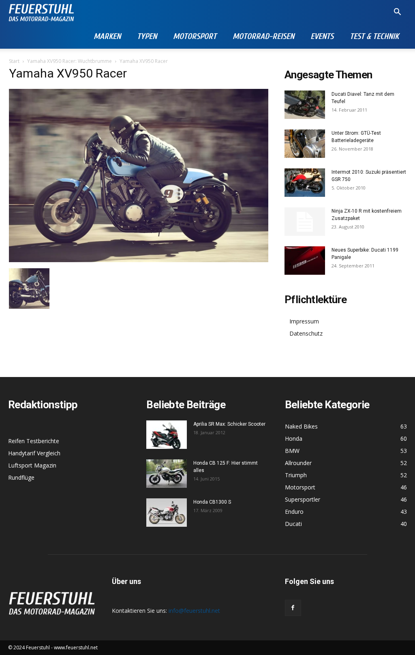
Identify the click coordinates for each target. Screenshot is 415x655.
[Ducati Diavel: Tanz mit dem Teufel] (305, 104)
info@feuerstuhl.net (194, 610)
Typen (147, 36)
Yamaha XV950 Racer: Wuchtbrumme (69, 61)
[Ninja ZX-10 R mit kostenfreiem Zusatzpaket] (305, 221)
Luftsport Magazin (32, 465)
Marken (107, 36)
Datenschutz (306, 333)
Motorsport (194, 36)
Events (322, 36)
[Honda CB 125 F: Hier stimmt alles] (166, 473)
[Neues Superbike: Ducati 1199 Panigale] (305, 260)
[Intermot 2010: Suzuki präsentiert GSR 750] (305, 182)
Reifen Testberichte (33, 441)
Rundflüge (21, 477)
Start (14, 61)
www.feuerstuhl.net (76, 647)
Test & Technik (374, 36)
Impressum (304, 321)
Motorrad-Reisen (263, 36)
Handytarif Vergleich (34, 453)
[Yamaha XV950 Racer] (138, 259)
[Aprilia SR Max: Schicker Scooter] (166, 434)
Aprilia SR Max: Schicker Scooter (229, 424)
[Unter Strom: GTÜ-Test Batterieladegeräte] (305, 143)
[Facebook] (293, 608)
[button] (397, 13)
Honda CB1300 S (212, 502)
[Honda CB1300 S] (166, 512)
